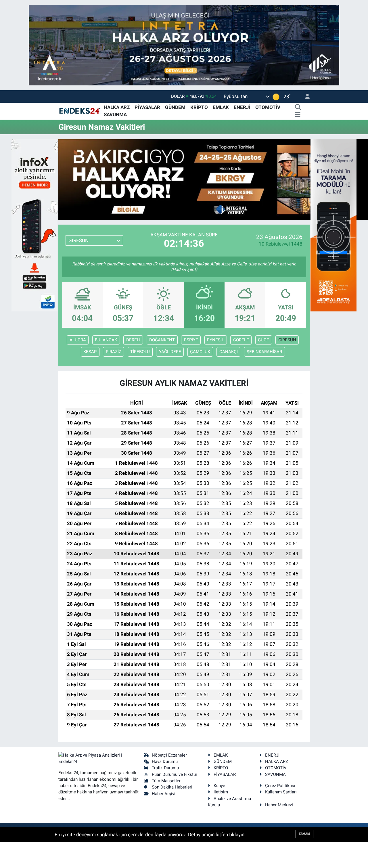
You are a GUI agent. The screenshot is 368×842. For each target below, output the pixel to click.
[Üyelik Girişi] (305, 96)
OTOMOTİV (267, 107)
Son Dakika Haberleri (172, 787)
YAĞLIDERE (170, 351)
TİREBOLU (140, 351)
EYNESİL (215, 339)
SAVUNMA (115, 114)
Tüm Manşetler (166, 780)
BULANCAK (106, 339)
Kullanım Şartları (281, 792)
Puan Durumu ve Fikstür (174, 774)
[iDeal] (333, 224)
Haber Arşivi (163, 793)
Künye (219, 785)
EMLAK (221, 107)
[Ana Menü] (297, 114)
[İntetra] (184, 44)
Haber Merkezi (279, 804)
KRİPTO (199, 107)
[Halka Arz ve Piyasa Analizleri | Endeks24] (79, 111)
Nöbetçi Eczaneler (169, 755)
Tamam (304, 834)
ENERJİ (242, 107)
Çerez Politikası (280, 785)
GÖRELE (241, 339)
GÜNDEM (175, 107)
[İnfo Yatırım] (34, 224)
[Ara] (297, 107)
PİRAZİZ (113, 351)
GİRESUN (287, 339)
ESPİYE (191, 339)
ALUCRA (78, 339)
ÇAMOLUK (200, 351)
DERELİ (133, 339)
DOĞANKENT (162, 339)
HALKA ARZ (117, 107)
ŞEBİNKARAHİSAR (264, 351)
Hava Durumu (165, 761)
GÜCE (263, 339)
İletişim (221, 792)
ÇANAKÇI (228, 351)
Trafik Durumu (165, 767)
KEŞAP (90, 351)
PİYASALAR (147, 107)
